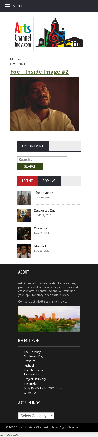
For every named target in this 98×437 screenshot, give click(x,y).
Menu (17, 6)
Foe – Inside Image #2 (39, 71)
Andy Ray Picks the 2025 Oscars (44, 388)
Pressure (40, 228)
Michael (40, 246)
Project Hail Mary (35, 379)
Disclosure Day (45, 210)
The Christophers (35, 370)
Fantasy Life (31, 374)
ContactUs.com (10, 434)
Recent (27, 180)
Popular (49, 180)
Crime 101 (30, 393)
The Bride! (30, 383)
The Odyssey (43, 193)
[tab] (27, 181)
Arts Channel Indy (49, 34)
